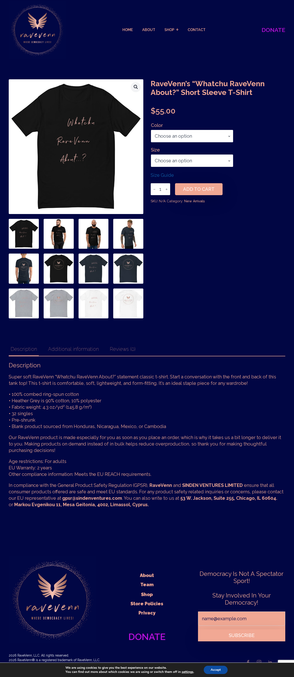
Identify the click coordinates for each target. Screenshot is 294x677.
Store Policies (146, 603)
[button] (136, 87)
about (148, 30)
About (147, 575)
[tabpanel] (147, 435)
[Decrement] (154, 189)
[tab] (24, 349)
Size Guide (162, 175)
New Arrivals (194, 201)
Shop (169, 30)
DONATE (273, 29)
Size (155, 150)
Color (157, 125)
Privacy (147, 613)
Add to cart (199, 189)
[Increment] (166, 189)
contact (197, 30)
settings (187, 672)
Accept (216, 670)
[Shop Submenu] (178, 29)
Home (127, 30)
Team (147, 584)
